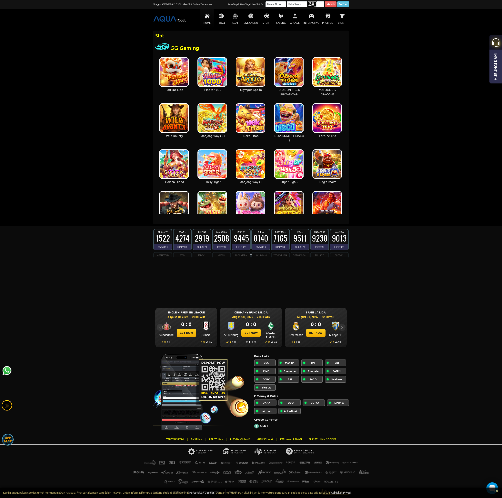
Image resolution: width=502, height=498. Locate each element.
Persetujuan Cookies (202, 492)
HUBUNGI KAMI (265, 439)
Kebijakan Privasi (341, 492)
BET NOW (186, 332)
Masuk (330, 4)
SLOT (235, 23)
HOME (207, 23)
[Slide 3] (252, 342)
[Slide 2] (249, 342)
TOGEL (221, 23)
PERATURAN (216, 439)
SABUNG (281, 23)
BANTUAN (196, 439)
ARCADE (295, 23)
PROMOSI (327, 23)
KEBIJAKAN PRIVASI (291, 439)
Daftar (343, 4)
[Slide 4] (255, 342)
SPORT (267, 23)
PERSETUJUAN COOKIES (322, 439)
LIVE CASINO (251, 23)
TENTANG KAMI (175, 439)
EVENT (342, 23)
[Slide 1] (247, 342)
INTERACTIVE (311, 23)
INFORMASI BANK (240, 439)
